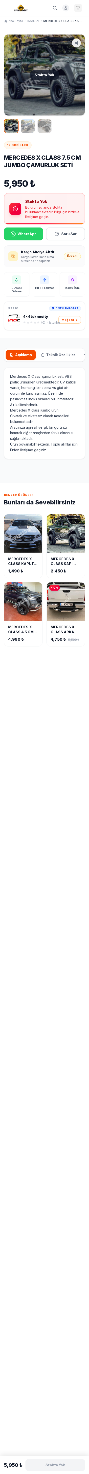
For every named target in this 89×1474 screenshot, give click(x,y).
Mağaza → (70, 320)
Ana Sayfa (15, 21)
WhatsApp (27, 234)
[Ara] (55, 8)
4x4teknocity (35, 316)
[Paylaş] (76, 42)
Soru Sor (69, 234)
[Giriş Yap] (66, 8)
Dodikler (33, 21)
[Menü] (7, 8)
